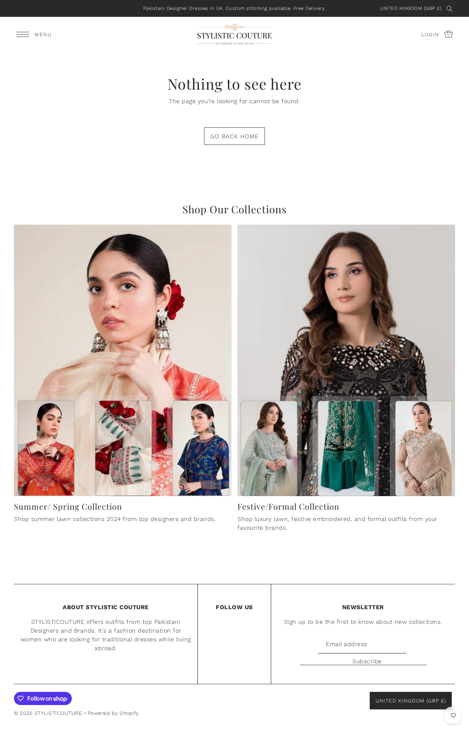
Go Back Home (234, 136)
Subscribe (367, 661)
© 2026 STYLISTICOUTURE (48, 713)
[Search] (449, 8)
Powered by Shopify (113, 713)
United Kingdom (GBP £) (411, 8)
